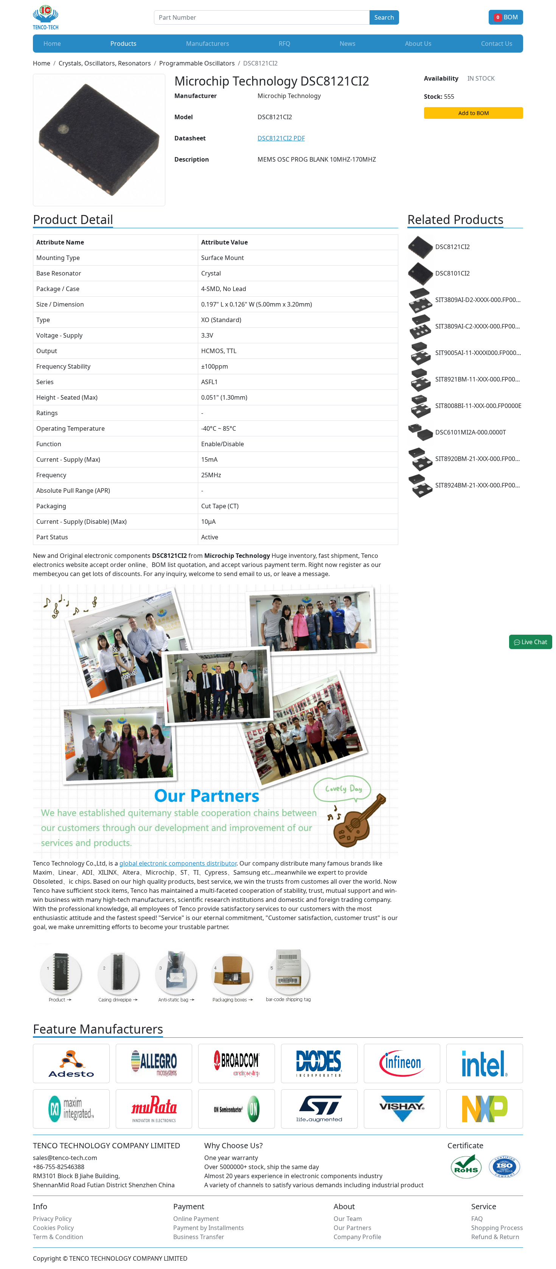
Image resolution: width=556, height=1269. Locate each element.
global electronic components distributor (178, 863)
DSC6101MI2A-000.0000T (470, 432)
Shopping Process (497, 1228)
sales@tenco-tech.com (65, 1158)
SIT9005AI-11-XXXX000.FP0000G (478, 353)
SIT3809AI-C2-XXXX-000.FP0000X (478, 326)
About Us (418, 43)
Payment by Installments (208, 1228)
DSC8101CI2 (452, 273)
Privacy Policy (52, 1219)
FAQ (477, 1219)
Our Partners (352, 1228)
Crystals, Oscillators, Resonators (105, 63)
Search (384, 17)
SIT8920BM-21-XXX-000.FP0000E (478, 459)
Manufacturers (207, 43)
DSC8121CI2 (452, 247)
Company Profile (357, 1237)
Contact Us (497, 43)
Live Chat (533, 642)
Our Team (348, 1219)
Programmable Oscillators (197, 63)
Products (125, 43)
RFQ (284, 43)
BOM (507, 17)
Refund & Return (495, 1237)
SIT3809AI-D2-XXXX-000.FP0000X (478, 300)
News (348, 43)
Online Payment (196, 1219)
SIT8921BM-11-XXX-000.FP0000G (478, 379)
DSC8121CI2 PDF (281, 138)
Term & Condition (58, 1237)
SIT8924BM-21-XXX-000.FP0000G (478, 485)
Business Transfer (198, 1237)
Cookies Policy (53, 1228)
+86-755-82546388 (58, 1167)
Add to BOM (473, 113)
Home (52, 43)
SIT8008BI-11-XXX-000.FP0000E (478, 406)
